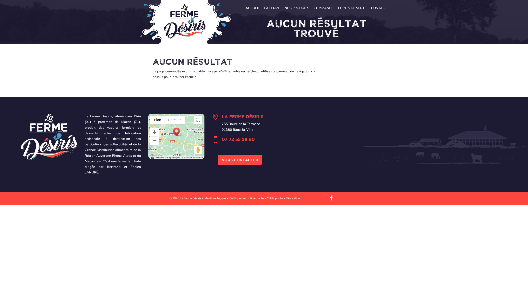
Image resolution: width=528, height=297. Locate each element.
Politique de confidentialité (246, 198)
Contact (379, 8)
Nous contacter (240, 159)
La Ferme (272, 8)
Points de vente (352, 8)
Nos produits (297, 8)
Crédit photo (275, 198)
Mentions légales (215, 198)
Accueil (253, 8)
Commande (324, 8)
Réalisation (293, 198)
